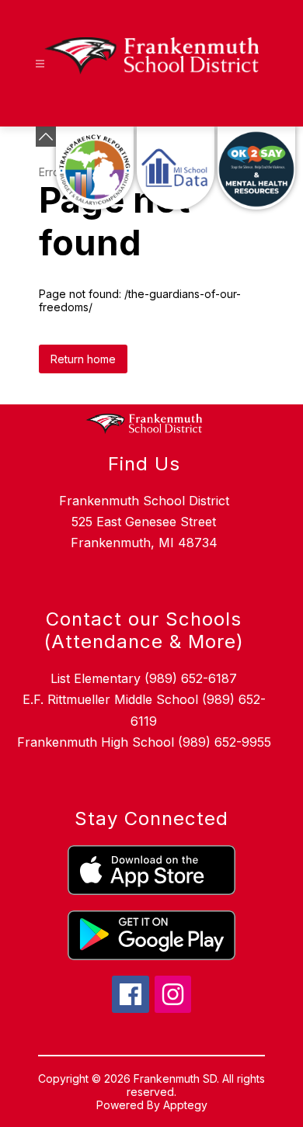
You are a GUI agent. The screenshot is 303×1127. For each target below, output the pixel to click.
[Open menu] (40, 64)
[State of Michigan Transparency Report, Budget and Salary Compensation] (95, 168)
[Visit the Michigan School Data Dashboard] (175, 168)
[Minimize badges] (46, 137)
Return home (83, 359)
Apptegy (185, 1104)
